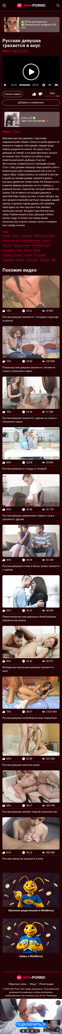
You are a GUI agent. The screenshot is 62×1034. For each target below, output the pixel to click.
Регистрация (46, 984)
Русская (28, 255)
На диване (27, 235)
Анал (19, 250)
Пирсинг (7, 245)
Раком (36, 250)
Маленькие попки (30, 240)
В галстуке (40, 255)
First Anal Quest (20, 51)
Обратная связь (17, 984)
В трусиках (32, 259)
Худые (45, 240)
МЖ (53, 259)
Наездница (8, 250)
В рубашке (8, 259)
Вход (33, 984)
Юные (15, 235)
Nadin (17, 131)
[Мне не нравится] (40, 94)
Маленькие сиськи (44, 235)
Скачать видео (12, 94)
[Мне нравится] (34, 94)
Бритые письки (10, 240)
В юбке (20, 259)
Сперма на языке (12, 255)
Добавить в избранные (31, 102)
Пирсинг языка (22, 245)
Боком (27, 250)
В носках (44, 259)
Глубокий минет (40, 245)
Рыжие (6, 235)
